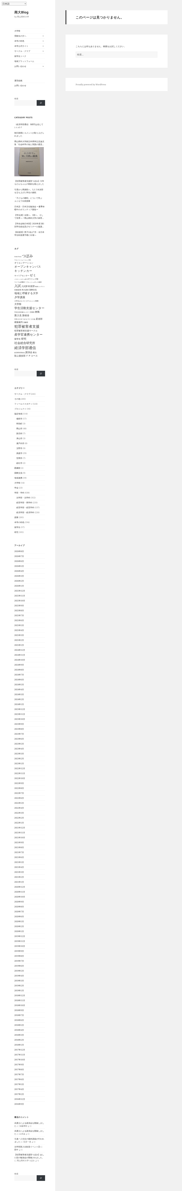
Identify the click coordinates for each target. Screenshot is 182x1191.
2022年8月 (19, 788)
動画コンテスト (40, 286)
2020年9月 (19, 901)
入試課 (24, 286)
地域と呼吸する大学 (26, 293)
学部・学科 (19, 492)
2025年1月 (19, 645)
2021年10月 (19, 837)
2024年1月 (19, 704)
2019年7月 (19, 961)
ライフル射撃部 (19, 282)
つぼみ (27, 255)
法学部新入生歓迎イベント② (27, 1146)
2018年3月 (19, 1035)
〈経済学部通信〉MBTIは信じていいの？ (28, 126)
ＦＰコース (32, 355)
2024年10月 (19, 659)
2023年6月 (19, 738)
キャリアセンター (21, 275)
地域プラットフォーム (24, 61)
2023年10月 (19, 719)
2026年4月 (19, 571)
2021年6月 (19, 857)
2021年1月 (19, 882)
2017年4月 (19, 1089)
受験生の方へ (20, 36)
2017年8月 (19, 1069)
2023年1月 (19, 763)
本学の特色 (19, 41)
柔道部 (39, 318)
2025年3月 (19, 635)
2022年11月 (19, 773)
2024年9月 (19, 664)
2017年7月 (19, 1074)
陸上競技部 (20, 355)
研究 (23, 338)
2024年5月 (19, 684)
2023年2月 (19, 758)
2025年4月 (19, 630)
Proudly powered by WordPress (91, 84)
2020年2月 (19, 926)
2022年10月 (19, 778)
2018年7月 (19, 1015)
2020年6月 (19, 916)
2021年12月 (19, 827)
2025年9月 (19, 605)
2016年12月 (19, 1099)
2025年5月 (19, 625)
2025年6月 (19, 620)
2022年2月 (19, 817)
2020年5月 (19, 921)
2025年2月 (19, 640)
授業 (16, 517)
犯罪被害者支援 (26, 326)
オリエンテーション (23, 262)
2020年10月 (19, 896)
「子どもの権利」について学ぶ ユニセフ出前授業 (29, 199)
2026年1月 (19, 585)
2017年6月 (19, 1079)
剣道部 (31, 286)
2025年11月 (19, 595)
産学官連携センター (28, 334)
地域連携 (18, 477)
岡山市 (19, 428)
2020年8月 (19, 906)
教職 (37, 311)
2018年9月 (19, 1010)
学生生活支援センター (21, 312)
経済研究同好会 (19, 352)
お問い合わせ (20, 66)
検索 (16, 98)
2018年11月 (19, 1000)
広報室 (32, 312)
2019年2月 (19, 985)
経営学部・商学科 (24, 502)
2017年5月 (19, 1084)
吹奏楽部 (17, 290)
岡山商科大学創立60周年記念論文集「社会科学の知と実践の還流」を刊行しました (29, 143)
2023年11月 (19, 714)
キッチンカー (23, 271)
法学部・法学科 (23, 497)
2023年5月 (19, 743)
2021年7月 (19, 852)
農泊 (35, 352)
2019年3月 (19, 980)
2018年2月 (19, 1040)
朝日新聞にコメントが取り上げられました (29, 134)
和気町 (19, 423)
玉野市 (19, 448)
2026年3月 (19, 576)
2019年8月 (19, 956)
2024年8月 (19, 669)
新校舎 (25, 315)
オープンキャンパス (27, 266)
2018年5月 (19, 1025)
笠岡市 (19, 458)
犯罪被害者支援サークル (26, 330)
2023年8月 (19, 729)
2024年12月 (19, 650)
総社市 (19, 463)
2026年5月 (19, 566)
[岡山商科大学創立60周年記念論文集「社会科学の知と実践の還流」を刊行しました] (29, 161)
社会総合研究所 (24, 343)
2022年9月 (19, 783)
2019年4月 (19, 975)
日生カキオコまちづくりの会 (24, 319)
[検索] (41, 103)
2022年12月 (19, 768)
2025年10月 (19, 600)
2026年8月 (19, 551)
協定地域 (18, 413)
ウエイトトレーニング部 (22, 260)
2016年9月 (19, 1104)
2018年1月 (19, 1044)
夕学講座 (19, 297)
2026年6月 (19, 561)
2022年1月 (19, 822)
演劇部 (25, 322)
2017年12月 (19, 1049)
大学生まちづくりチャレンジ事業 (26, 301)
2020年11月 (19, 891)
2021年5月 (19, 862)
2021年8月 (19, 847)
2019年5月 (19, 970)
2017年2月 (19, 1094)
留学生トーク (20, 56)
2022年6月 (19, 798)
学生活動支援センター (29, 308)
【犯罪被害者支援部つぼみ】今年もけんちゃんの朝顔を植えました (29, 182)
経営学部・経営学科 (25, 507)
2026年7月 (19, 556)
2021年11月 (19, 832)
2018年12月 (19, 995)
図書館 (17, 468)
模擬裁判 (18, 322)
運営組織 (18, 80)
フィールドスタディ (23, 403)
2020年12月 (19, 887)
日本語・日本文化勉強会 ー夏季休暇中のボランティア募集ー (29, 208)
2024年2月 (19, 699)
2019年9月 (19, 951)
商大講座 (25, 290)
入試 (17, 286)
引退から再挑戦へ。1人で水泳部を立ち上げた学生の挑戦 (28, 191)
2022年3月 (19, 812)
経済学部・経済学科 (25, 512)
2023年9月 (19, 724)
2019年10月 (19, 946)
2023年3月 (19, 753)
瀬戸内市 (20, 443)
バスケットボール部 (20, 279)
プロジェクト (20, 408)
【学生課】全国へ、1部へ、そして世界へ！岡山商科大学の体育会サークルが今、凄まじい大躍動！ (29, 216)
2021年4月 (19, 867)
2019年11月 (19, 941)
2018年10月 (19, 1005)
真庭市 (19, 453)
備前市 (19, 418)
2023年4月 (19, 748)
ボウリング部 (32, 279)
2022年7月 (19, 793)
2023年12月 (19, 709)
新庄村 (19, 433)
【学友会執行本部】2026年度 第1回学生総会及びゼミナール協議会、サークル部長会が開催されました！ (29, 225)
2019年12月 (19, 936)
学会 (16, 487)
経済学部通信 (25, 347)
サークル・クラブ (22, 51)
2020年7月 (19, 911)
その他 (17, 399)
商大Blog (21, 12)
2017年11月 (19, 1054)
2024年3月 (19, 694)
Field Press (17, 256)
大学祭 (17, 30)
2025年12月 (19, 590)
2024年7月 (19, 674)
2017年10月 (19, 1059)
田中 (16, 1149)
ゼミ (33, 275)
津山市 (19, 438)
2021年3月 (19, 872)
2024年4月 (19, 689)
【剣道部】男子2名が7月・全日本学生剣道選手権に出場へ (29, 233)
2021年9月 (19, 842)
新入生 (18, 315)
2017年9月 (19, 1064)
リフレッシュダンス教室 (33, 282)
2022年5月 (19, 803)
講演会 (28, 352)
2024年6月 (19, 679)
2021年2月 (19, 877)
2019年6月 (19, 965)
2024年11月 (19, 655)
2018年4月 (19, 1030)
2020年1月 (19, 931)
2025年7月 (19, 615)
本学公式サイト (21, 46)
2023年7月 (19, 734)
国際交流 (33, 289)
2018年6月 (19, 1020)
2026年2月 (19, 581)
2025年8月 (19, 610)
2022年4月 (19, 808)
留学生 (17, 338)
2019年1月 (19, 990)
